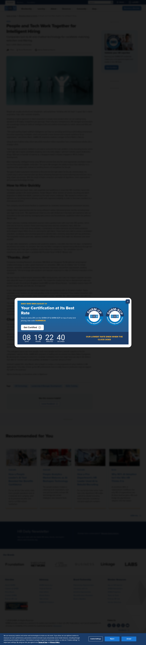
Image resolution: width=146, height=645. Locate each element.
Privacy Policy (55, 642)
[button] (32, 327)
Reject (112, 639)
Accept (129, 639)
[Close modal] (128, 301)
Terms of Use (42, 642)
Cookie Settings (95, 639)
